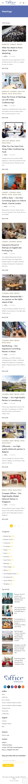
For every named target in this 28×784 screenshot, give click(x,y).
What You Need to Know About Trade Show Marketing (12, 50)
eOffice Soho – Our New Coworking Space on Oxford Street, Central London (14, 200)
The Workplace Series (10, 574)
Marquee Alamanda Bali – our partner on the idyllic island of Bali (13, 299)
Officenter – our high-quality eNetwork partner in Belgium (13, 449)
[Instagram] (19, 686)
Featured (6, 556)
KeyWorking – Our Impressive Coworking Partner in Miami (11, 349)
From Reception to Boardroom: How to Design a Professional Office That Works (20, 623)
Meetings (19, 44)
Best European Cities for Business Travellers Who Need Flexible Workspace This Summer (19, 635)
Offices (10, 93)
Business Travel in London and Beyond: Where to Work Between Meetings (19, 598)
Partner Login (5, 735)
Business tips (5, 44)
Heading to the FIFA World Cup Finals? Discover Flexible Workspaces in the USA (20, 648)
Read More (5, 68)
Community (13, 44)
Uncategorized (8, 577)
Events (5, 553)
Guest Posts (21, 91)
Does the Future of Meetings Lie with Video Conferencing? (14, 100)
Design (19, 192)
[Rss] (23, 686)
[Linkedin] (5, 686)
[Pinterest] (15, 686)
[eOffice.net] (11, 3)
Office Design (8, 567)
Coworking (13, 91)
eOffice (5, 56)
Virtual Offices (17, 93)
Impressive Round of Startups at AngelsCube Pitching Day (12, 248)
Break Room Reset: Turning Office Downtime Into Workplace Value (19, 661)
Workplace (7, 584)
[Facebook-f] (12, 686)
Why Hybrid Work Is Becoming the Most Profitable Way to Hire (20, 610)
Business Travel (8, 539)
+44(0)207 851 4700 (12, 750)
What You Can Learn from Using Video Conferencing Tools (13, 149)
